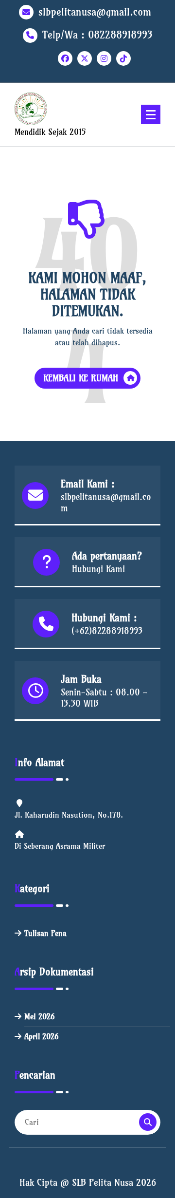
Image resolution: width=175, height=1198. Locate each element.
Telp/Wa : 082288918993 (97, 34)
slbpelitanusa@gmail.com (94, 12)
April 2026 (41, 1036)
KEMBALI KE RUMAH (81, 378)
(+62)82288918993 (106, 630)
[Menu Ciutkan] (150, 114)
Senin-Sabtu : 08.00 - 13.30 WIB (104, 698)
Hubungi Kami (98, 569)
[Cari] (148, 1122)
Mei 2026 (39, 1016)
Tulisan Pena (45, 933)
